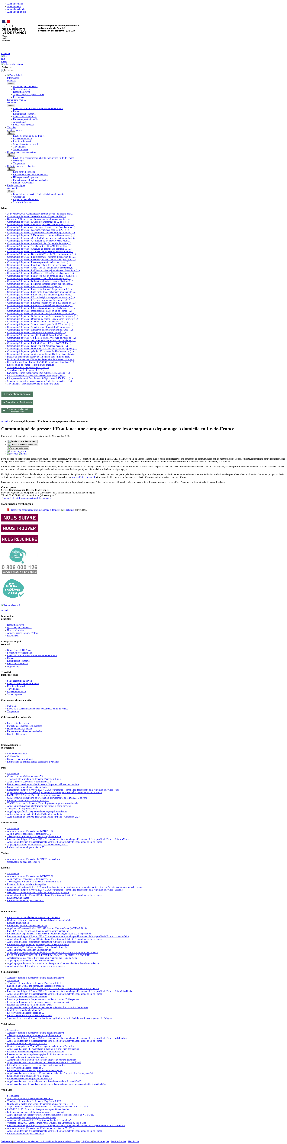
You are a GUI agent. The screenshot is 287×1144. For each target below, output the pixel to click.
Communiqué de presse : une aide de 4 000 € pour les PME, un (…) (39, 335)
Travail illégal (19, 146)
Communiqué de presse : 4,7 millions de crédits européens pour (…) (39, 240)
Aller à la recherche (16, 9)
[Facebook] (13, 453)
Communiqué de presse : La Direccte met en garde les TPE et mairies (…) (42, 275)
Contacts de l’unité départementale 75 (25, 776)
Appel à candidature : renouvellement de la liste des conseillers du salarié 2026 (44, 1081)
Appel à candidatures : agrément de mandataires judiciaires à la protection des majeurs (47, 941)
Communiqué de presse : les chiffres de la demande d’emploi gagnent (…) (42, 348)
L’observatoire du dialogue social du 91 (25, 900)
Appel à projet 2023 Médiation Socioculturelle (29, 950)
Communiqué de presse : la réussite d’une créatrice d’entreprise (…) (39, 278)
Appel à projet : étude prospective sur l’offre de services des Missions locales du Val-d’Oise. (50, 1114)
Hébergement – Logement (25, 177)
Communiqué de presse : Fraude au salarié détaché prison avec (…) (39, 265)
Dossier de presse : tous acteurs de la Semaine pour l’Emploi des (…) (39, 356)
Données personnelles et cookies (64, 1141)
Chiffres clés (19, 196)
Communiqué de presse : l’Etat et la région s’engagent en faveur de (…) (41, 297)
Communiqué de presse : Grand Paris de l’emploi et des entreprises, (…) (41, 267)
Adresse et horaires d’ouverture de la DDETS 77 (30, 831)
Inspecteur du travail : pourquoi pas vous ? (27, 1057)
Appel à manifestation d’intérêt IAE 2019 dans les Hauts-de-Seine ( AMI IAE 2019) (47, 928)
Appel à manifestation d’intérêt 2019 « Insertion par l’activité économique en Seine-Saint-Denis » (53, 988)
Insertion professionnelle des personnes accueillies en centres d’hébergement (43, 999)
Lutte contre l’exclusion (24, 172)
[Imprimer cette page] (18, 448)
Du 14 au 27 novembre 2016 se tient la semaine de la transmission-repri (40, 359)
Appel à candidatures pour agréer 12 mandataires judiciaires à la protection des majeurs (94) (50, 1073)
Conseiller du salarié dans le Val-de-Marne (27, 1043)
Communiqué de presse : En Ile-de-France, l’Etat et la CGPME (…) (39, 343)
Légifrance (86, 1141)
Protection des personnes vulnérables (30, 174)
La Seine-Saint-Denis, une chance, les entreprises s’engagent (35, 986)
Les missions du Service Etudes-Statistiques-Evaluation (39, 194)
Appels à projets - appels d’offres (28, 94)
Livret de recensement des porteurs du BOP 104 (29, 1078)
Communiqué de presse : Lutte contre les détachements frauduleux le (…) (41, 292)
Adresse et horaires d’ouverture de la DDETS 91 (30, 876)
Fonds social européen (23, 124)
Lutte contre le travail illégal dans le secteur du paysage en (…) (36, 375)
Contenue (5, 53)
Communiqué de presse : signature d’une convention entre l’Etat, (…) (40, 329)
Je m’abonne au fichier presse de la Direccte (28, 367)
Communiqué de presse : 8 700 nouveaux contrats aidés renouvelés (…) (41, 235)
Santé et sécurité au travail (25, 144)
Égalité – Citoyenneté (23, 182)
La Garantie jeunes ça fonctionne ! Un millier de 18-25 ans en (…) (38, 373)
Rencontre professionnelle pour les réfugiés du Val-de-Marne (35, 1051)
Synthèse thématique (23, 202)
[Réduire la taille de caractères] (22, 441)
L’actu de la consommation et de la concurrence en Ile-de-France (43, 158)
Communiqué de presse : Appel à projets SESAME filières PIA (37, 246)
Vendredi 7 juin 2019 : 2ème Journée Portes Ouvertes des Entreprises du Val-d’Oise (46, 1123)
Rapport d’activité (21, 92)
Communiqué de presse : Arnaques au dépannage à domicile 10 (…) (39, 248)
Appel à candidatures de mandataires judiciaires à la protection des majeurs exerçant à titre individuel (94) (56, 1084)
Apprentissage (20, 122)
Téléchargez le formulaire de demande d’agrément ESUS (34, 779)
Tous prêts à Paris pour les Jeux (22, 808)
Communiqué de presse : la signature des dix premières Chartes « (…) (40, 281)
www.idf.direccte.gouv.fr (84, 477)
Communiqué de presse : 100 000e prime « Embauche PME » (36, 216)
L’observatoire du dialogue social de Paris (26, 787)
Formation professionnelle (25, 119)
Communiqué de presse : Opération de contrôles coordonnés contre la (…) (42, 313)
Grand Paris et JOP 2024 (24, 116)
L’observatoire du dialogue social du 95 (25, 1133)
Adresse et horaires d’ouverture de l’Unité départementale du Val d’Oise (41, 1128)
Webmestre (6, 1141)
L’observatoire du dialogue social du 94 (25, 1068)
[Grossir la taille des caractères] (22, 444)
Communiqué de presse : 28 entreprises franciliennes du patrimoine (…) (41, 232)
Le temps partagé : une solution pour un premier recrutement (35, 1112)
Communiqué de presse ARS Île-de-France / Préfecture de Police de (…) (41, 338)
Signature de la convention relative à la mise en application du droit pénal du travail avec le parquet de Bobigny (59, 1018)
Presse (4, 61)
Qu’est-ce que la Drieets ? (25, 86)
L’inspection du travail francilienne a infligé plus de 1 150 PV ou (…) (40, 378)
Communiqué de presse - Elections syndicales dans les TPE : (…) (38, 230)
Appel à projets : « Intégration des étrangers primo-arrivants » (36, 966)
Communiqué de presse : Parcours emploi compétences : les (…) (37, 321)
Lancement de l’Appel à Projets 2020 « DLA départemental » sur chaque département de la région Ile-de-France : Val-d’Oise (66, 1125)
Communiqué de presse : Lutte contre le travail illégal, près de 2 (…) (39, 289)
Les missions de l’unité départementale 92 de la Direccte (33, 917)
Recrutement (19, 97)
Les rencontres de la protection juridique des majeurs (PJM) (35, 1070)
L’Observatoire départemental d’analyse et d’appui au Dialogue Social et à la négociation (49, 933)
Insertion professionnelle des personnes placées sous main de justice (39, 1002)
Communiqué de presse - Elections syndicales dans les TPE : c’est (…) (40, 224)
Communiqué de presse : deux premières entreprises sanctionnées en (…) (41, 340)
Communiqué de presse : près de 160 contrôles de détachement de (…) (40, 351)
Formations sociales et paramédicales (30, 180)
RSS (3, 59)
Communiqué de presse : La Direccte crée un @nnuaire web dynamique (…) (43, 270)
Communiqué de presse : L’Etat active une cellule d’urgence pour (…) (40, 294)
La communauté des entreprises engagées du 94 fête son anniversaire (39, 1054)
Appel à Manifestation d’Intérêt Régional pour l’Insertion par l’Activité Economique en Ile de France (54, 792)
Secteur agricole (20, 149)
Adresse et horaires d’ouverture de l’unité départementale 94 (35, 1032)
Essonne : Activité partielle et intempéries (26, 884)
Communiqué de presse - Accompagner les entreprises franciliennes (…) (41, 227)
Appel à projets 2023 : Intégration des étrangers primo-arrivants (37, 811)
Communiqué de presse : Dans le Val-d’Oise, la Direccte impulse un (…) (41, 254)
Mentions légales (101, 1141)
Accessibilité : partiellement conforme (31, 1141)
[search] (15, 67)
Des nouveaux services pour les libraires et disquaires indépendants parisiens (43, 784)
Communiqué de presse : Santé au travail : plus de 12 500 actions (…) (40, 324)
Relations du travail (22, 141)
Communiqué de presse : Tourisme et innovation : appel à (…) (36, 332)
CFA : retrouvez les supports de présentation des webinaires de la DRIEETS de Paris (47, 798)
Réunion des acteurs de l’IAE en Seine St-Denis (29, 1004)
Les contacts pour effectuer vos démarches (27, 925)
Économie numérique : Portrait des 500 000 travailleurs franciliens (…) (40, 362)
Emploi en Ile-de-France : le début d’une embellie (30, 364)
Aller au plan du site (16, 11)
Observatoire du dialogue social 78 (23, 862)
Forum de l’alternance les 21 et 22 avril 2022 (28, 800)
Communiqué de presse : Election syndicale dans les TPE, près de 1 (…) (41, 259)
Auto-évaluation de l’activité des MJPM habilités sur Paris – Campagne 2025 (43, 816)
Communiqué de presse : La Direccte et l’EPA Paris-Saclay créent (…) (40, 273)
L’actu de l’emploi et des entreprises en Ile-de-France (38, 108)
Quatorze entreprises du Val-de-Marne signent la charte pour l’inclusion (40, 1046)
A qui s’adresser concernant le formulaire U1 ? (29, 781)
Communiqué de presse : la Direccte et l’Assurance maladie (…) (37, 346)
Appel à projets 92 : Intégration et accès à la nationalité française (37, 947)
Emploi (16, 111)
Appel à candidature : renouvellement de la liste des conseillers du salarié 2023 (44, 1062)
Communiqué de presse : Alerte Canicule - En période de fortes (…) (39, 243)
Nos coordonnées (21, 89)
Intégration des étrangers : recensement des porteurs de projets (36, 1065)
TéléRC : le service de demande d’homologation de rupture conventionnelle (42, 803)
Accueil (5, 421)
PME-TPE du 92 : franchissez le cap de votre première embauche (38, 931)
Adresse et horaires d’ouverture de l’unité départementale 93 (35, 977)
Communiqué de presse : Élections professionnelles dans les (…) (37, 262)
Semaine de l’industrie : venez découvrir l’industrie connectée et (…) (39, 381)
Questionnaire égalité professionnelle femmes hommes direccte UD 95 (40, 1104)
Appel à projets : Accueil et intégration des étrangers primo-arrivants (39, 806)
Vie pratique (19, 163)
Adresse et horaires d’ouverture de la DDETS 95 (30, 1098)
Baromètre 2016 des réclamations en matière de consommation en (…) (40, 219)
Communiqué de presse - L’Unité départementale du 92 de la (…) (38, 221)
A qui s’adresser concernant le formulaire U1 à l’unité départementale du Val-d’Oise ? (47, 1106)
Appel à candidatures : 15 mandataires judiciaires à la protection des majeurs (43, 1049)
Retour (11, 83)
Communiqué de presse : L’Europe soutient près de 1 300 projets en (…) (41, 302)
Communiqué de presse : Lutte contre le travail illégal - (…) (35, 286)
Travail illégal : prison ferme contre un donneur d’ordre (33, 383)
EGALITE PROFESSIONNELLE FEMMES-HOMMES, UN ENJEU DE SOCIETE (48, 955)
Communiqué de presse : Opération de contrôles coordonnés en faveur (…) (42, 316)
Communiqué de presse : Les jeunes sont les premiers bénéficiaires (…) (40, 284)
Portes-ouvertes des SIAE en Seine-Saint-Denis (29, 1015)
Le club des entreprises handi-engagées (25, 1010)
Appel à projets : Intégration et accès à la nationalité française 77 (37, 844)
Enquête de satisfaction (18, 923)
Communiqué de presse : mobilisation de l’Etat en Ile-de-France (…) (39, 311)
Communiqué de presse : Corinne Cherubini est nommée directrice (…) (40, 251)
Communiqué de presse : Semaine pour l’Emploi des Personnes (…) (39, 327)
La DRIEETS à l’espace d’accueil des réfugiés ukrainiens (34, 795)
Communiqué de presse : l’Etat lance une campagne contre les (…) (38, 300)
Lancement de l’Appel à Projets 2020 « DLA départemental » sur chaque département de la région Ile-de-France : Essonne (65, 889)
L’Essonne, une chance (18, 898)
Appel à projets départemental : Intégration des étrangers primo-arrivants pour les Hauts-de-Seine (52, 952)
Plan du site (133, 1141)
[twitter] (23, 453)
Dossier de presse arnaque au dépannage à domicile (36, 510)
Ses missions (13, 773)
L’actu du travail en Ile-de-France (29, 136)
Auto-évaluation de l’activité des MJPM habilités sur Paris (34, 814)
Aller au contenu (15, 3)
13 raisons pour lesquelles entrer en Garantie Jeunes (31, 1117)
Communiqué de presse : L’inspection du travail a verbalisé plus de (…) (41, 308)
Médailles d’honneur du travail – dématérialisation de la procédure (38, 892)
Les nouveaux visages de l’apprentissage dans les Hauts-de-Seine (38, 944)
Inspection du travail (22, 138)
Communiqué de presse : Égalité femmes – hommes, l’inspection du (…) (41, 257)
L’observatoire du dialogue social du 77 (25, 847)
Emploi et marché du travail (26, 199)
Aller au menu (14, 6)
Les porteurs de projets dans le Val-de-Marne (28, 1076)
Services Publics (118, 1141)
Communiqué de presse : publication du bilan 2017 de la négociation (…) (41, 354)
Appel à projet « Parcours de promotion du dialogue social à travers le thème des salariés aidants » (53, 963)
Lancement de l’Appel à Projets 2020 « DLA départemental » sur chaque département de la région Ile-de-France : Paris (63, 789)
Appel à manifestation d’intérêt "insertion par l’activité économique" (39, 1120)
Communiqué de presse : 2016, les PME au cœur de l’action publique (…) (42, 238)
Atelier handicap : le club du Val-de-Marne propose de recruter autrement (41, 1059)
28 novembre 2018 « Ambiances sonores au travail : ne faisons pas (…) (40, 213)
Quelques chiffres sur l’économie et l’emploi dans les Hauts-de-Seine (39, 920)
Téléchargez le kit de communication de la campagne (26, 498)
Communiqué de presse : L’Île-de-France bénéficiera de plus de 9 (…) (40, 305)
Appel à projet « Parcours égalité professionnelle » (31, 960)
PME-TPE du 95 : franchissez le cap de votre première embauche (38, 1109)
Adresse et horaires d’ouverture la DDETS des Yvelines (33, 859)
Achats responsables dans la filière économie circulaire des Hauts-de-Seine (42, 958)
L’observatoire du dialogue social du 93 (25, 1012)
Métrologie (18, 160)
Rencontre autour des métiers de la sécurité (27, 996)
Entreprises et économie (24, 114)
